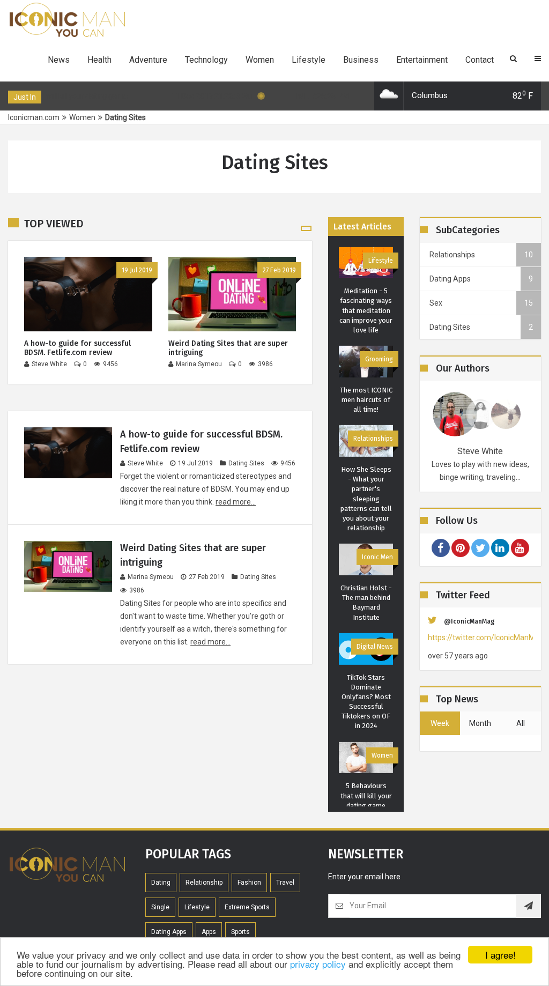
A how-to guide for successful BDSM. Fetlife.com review (77, 348)
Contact (479, 60)
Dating (160, 892)
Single (160, 917)
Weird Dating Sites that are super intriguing (228, 348)
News (59, 60)
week (440, 723)
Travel (285, 892)
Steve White (145, 463)
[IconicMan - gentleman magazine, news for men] (67, 20)
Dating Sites (246, 463)
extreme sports (247, 917)
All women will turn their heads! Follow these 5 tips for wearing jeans (365, 677)
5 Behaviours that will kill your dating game (366, 409)
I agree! (500, 954)
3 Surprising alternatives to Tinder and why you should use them (366, 498)
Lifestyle (308, 60)
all (520, 723)
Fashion (381, 627)
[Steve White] (455, 414)
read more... (236, 502)
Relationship (204, 892)
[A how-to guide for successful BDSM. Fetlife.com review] (88, 294)
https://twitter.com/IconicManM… (480, 637)
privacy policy (318, 963)
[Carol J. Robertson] (506, 414)
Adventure (148, 60)
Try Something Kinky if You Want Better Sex (366, 588)
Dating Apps (375, 448)
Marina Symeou (151, 577)
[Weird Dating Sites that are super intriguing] (232, 294)
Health (99, 60)
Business (361, 60)
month (480, 723)
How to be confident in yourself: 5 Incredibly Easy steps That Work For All (365, 781)
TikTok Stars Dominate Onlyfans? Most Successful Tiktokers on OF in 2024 (366, 315)
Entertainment (422, 60)
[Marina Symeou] (480, 414)
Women (260, 60)
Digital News (375, 260)
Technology (206, 60)
